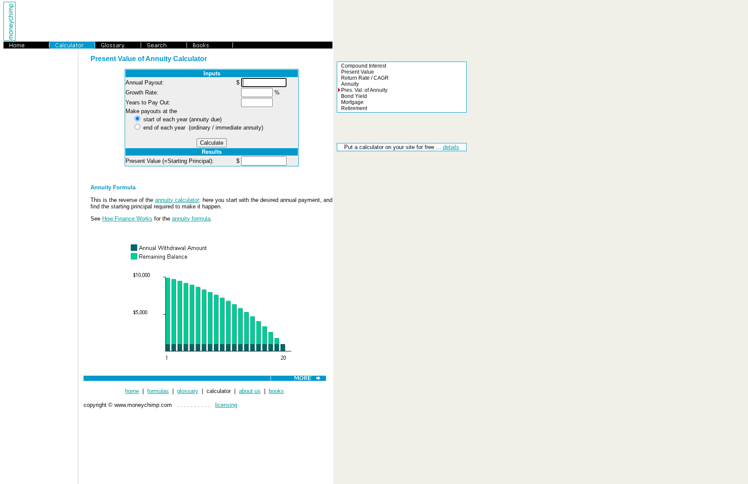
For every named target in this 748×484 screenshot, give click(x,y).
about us (250, 391)
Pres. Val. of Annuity (364, 90)
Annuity (350, 84)
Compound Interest (363, 66)
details (451, 147)
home (132, 391)
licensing (226, 405)
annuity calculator (177, 200)
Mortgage (352, 102)
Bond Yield (354, 96)
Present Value (357, 72)
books (276, 391)
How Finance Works (127, 218)
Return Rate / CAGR (365, 78)
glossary (187, 391)
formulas (158, 391)
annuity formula (191, 218)
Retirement (354, 108)
